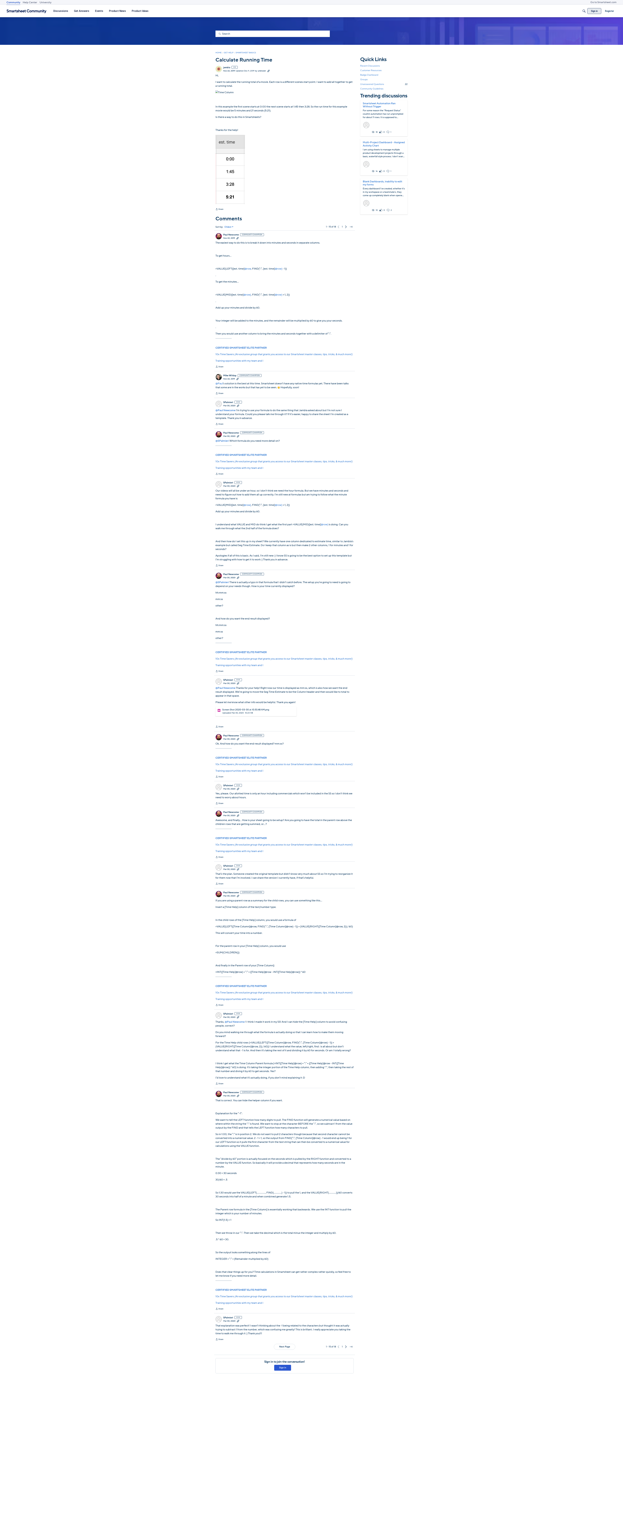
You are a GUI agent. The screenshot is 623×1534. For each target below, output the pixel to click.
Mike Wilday (229, 375)
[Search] (584, 11)
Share (219, 209)
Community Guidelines (371, 88)
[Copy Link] (268, 70)
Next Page (284, 1346)
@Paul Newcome (225, 410)
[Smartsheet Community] (26, 11)
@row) (278, 269)
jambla (226, 67)
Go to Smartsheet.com (603, 2)
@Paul (219, 383)
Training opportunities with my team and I (239, 361)
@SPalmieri (222, 441)
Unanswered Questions (384, 84)
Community (13, 2)
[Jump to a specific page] (351, 226)
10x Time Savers (283, 354)
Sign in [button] (282, 1367)
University (45, 2)
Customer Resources (371, 70)
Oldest (228, 227)
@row (247, 269)
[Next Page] (345, 226)
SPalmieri (228, 402)
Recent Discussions (370, 65)
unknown (262, 70)
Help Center (30, 2)
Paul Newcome (231, 234)
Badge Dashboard (369, 74)
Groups (364, 79)
